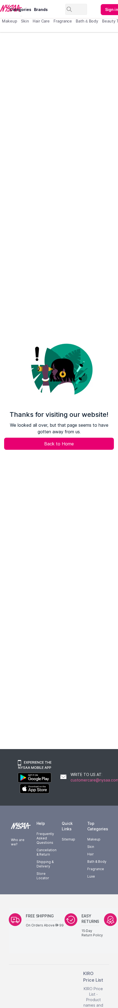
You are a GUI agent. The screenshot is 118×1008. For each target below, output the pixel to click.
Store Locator (42, 876)
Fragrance (63, 21)
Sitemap (68, 839)
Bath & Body (87, 21)
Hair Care (41, 21)
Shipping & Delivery (45, 864)
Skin (25, 21)
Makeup (9, 21)
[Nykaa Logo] (4, 8)
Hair (90, 854)
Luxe (91, 876)
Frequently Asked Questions (45, 838)
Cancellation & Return (46, 852)
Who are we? (17, 842)
